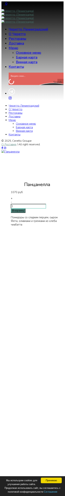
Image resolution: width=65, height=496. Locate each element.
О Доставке (8, 144)
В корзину (18, 210)
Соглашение (50, 491)
